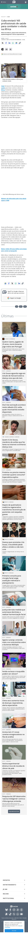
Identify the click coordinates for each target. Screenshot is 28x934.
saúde (3, 88)
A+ (7, 49)
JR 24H (5, 889)
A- (10, 49)
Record (6, 894)
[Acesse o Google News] (16, 43)
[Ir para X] (14, 914)
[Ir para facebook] (10, 909)
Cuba (2, 86)
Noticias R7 (3, 16)
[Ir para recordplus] (6, 914)
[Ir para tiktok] (10, 914)
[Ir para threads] (21, 909)
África (3, 90)
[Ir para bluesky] (6, 909)
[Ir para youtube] (21, 914)
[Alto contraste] (2, 49)
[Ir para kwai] (17, 909)
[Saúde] (14, 6)
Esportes (6, 880)
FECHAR (14, 930)
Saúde (8, 16)
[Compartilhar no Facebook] (6, 43)
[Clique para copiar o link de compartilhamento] (20, 43)
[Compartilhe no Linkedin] (9, 43)
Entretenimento (9, 885)
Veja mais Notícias (14, 811)
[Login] (25, 2)
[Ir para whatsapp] (17, 914)
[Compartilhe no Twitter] (3, 43)
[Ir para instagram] (14, 909)
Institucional (8, 898)
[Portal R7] (14, 2)
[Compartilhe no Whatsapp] (13, 43)
